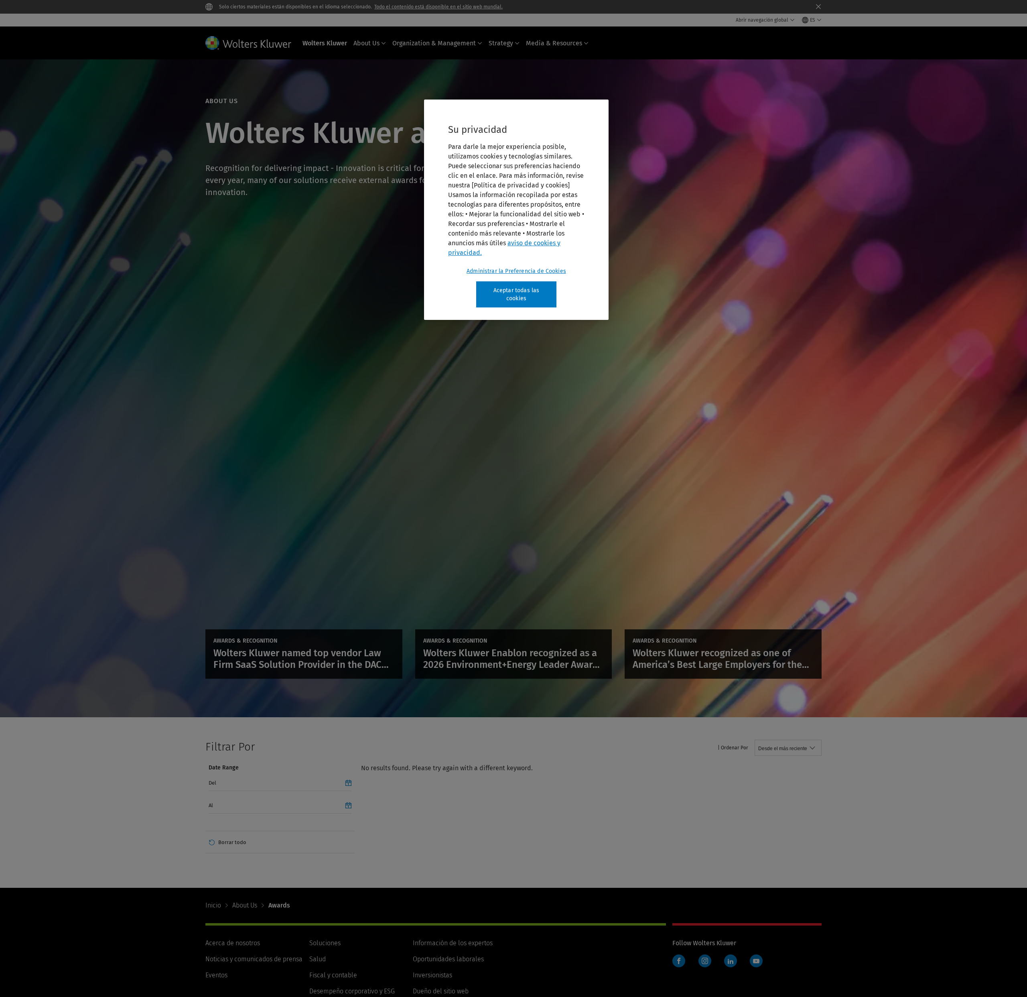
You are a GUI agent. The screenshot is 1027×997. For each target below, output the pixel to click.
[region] (516, 210)
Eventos (216, 975)
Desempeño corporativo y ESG (352, 991)
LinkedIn (730, 960)
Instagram (704, 960)
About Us (366, 43)
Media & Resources (554, 43)
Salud (317, 959)
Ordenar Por (734, 748)
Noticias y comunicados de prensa (253, 959)
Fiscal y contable (333, 975)
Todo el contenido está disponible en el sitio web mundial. (438, 7)
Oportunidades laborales (448, 959)
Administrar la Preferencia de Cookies (516, 271)
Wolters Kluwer (324, 43)
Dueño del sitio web (441, 991)
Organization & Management (434, 43)
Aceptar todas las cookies (516, 294)
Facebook (678, 960)
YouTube (756, 960)
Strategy (501, 43)
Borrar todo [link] (232, 842)
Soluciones (325, 943)
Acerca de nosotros (232, 943)
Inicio (213, 905)
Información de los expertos (453, 943)
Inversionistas (432, 975)
